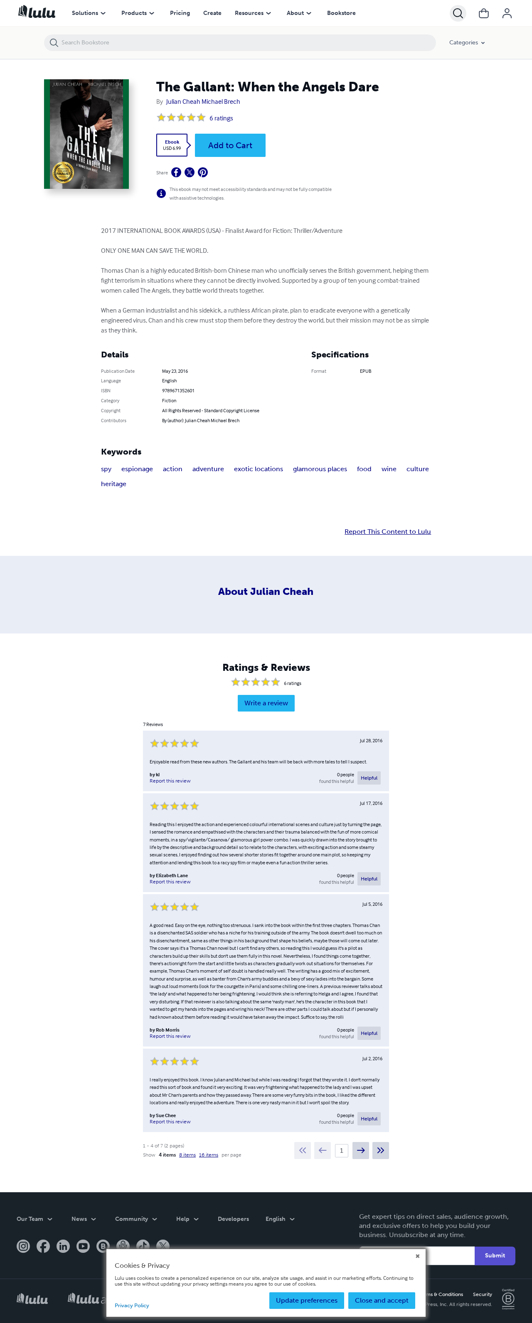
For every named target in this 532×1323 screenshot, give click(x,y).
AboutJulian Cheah (265, 591)
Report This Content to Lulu (388, 532)
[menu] (103, 13)
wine (389, 469)
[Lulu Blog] (103, 1247)
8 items (187, 1154)
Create (212, 13)
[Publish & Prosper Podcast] (123, 1247)
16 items (208, 1154)
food (364, 469)
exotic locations (258, 469)
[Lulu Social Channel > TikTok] (143, 1247)
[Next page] (360, 1150)
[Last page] (380, 1150)
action (172, 469)
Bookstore (341, 13)
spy (106, 469)
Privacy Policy (132, 1305)
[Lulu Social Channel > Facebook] (43, 1247)
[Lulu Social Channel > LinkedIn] (63, 1247)
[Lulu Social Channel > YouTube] (83, 1247)
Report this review (170, 781)
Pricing (180, 13)
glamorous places (320, 469)
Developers (233, 1219)
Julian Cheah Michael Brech (203, 101)
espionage (137, 469)
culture (417, 469)
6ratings (221, 118)
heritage (113, 484)
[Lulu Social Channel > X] (163, 1247)
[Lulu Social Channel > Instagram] (23, 1247)
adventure (208, 469)
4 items (167, 1154)
